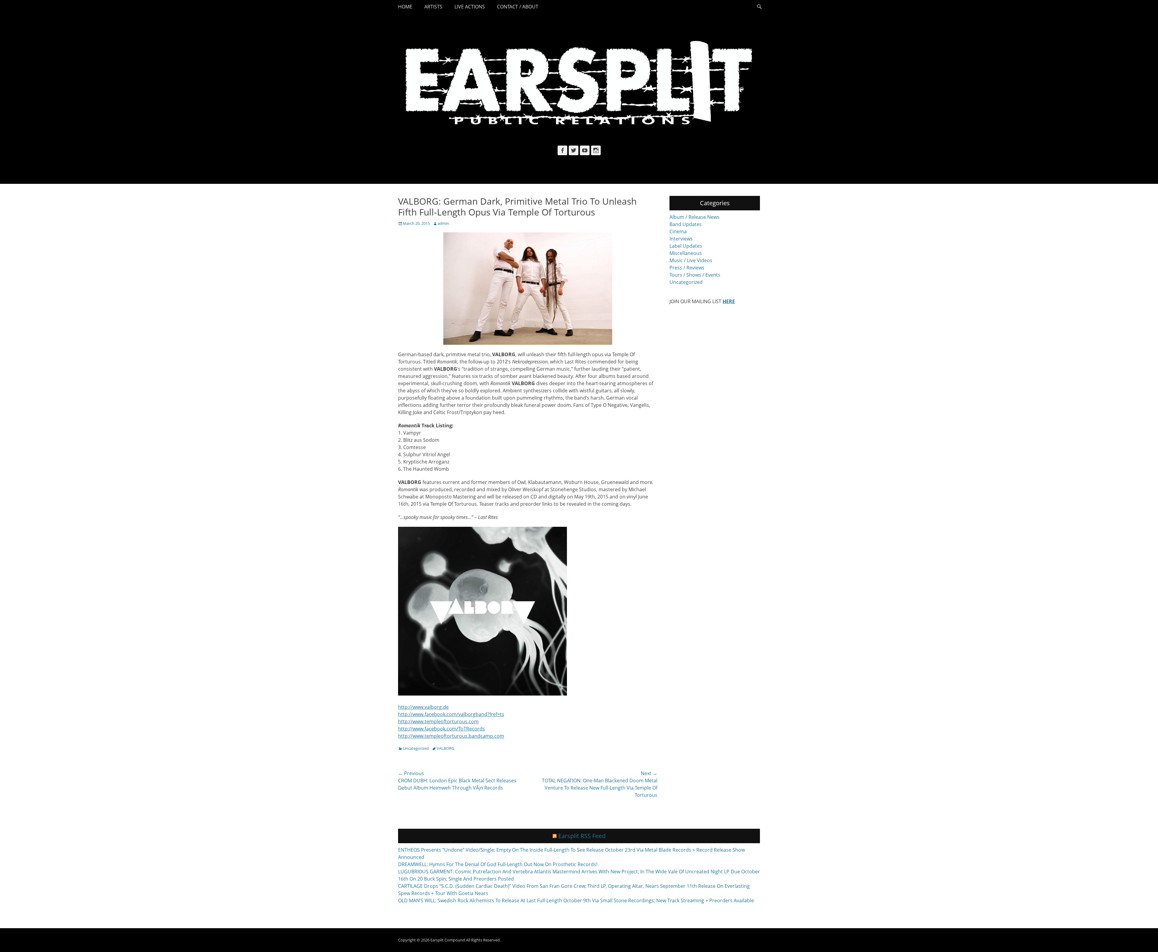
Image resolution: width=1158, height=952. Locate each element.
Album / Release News (694, 217)
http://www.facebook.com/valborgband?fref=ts (451, 714)
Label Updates (685, 246)
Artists (433, 6)
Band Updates (685, 224)
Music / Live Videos (690, 260)
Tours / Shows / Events (694, 275)
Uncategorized (416, 748)
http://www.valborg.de (423, 707)
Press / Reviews (686, 267)
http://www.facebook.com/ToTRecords (441, 728)
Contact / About (517, 6)
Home (405, 6)
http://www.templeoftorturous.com (438, 721)
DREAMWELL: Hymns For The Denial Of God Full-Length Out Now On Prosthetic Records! (497, 864)
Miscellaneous (685, 253)
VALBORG (445, 748)
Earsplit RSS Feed (582, 836)
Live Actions (469, 6)
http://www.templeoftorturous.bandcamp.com (451, 736)
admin (443, 223)
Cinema (678, 231)
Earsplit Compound (447, 940)
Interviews (681, 238)
